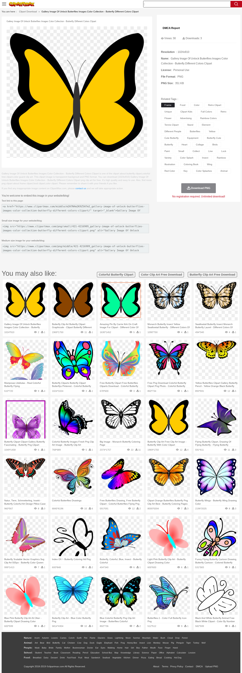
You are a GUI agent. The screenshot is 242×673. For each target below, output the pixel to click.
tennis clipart (171, 124)
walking (111, 648)
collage (200, 144)
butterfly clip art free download (212, 274)
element (206, 124)
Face (160, 648)
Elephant (108, 643)
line (210, 151)
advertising (186, 118)
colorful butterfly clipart (116, 274)
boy (138, 648)
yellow (212, 131)
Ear (96, 648)
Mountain (146, 638)
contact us (80, 188)
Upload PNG (211, 666)
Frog (123, 643)
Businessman (79, 648)
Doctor (90, 648)
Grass (110, 638)
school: (28, 652)
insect (205, 157)
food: (27, 657)
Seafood (106, 658)
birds (215, 144)
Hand (175, 648)
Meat (86, 658)
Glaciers (101, 638)
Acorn (37, 638)
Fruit (80, 658)
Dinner (136, 658)
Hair (127, 648)
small (181, 151)
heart (184, 144)
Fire (85, 638)
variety (168, 157)
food (182, 105)
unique (168, 111)
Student (38, 653)
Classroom (65, 653)
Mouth (153, 648)
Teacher (47, 653)
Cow (79, 643)
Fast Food (71, 658)
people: (28, 647)
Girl (132, 648)
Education (95, 653)
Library (136, 653)
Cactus (63, 638)
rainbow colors (208, 118)
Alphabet (170, 653)
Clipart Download (28, 11)
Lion (149, 643)
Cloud (170, 638)
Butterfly (56, 643)
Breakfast (37, 658)
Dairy (46, 658)
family (59, 648)
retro (223, 111)
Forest (185, 638)
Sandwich (95, 658)
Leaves (54, 638)
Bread (159, 658)
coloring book (191, 164)
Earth (79, 638)
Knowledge (126, 653)
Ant (36, 643)
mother (67, 648)
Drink (62, 658)
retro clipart (214, 105)
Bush (163, 638)
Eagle (99, 643)
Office (161, 653)
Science (145, 653)
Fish (116, 643)
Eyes (103, 648)
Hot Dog (177, 658)
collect (196, 151)
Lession (191, 653)
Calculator (181, 653)
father (145, 648)
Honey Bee (132, 643)
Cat (63, 643)
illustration (169, 164)
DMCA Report (171, 28)
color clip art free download (161, 274)
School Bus (107, 653)
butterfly (168, 144)
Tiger (188, 643)
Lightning (119, 638)
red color (169, 171)
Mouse (166, 643)
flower (168, 118)
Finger (168, 648)
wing (209, 164)
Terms (165, 666)
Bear (42, 643)
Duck (92, 643)
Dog (85, 643)
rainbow (221, 157)
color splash (186, 157)
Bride (51, 648)
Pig (172, 643)
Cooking (168, 658)
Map (116, 653)
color (197, 105)
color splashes (204, 171)
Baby (44, 648)
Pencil (85, 653)
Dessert (54, 658)
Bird (48, 643)
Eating (151, 658)
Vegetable (116, 658)
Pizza (143, 658)
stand (190, 124)
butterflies (195, 131)
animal (224, 171)
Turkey (196, 643)
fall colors (206, 111)
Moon (128, 638)
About (156, 666)
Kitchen (127, 658)
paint (167, 151)
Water (155, 638)
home (119, 648)
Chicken (71, 643)
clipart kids (186, 111)
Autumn (45, 638)
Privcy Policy (176, 666)
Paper (154, 653)
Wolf (203, 643)
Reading (76, 653)
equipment (192, 138)
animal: (28, 642)
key (186, 171)
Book (56, 653)
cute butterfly (171, 138)
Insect (142, 643)
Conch (72, 638)
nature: (28, 637)
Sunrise (136, 638)
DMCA (199, 666)
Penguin (180, 643)
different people (172, 131)
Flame (92, 638)
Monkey (156, 643)
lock (223, 151)
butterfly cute (214, 138)
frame (167, 105)
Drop (177, 638)
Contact (189, 666)
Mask (37, 648)
